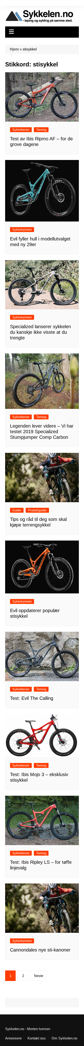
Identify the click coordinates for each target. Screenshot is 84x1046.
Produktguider (37, 510)
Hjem (14, 49)
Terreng (41, 129)
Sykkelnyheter (22, 229)
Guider (16, 510)
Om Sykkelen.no (64, 1038)
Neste (38, 976)
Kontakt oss (37, 1038)
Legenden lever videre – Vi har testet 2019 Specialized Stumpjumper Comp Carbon (42, 431)
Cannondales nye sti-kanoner (40, 949)
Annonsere (13, 1038)
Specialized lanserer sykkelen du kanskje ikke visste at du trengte (40, 332)
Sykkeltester (20, 129)
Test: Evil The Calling (31, 698)
